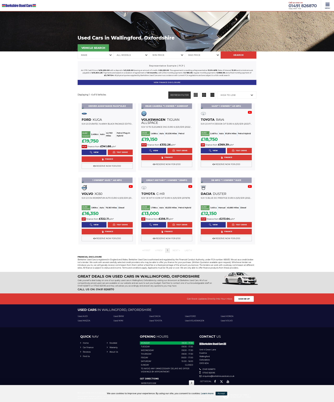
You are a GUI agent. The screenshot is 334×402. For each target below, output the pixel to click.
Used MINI (118, 321)
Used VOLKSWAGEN (194, 321)
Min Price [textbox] (158, 55)
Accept (221, 393)
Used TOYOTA (155, 321)
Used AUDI (83, 316)
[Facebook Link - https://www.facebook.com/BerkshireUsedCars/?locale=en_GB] (215, 381)
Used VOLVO (227, 321)
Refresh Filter (179, 95)
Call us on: (96, 289)
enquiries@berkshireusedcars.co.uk (218, 376)
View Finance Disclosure (167, 82)
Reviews (87, 352)
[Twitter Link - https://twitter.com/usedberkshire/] (221, 381)
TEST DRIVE (122, 152)
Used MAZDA (84, 321)
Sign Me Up (244, 299)
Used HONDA (227, 316)
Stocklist (113, 343)
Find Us (86, 356)
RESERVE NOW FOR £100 (108, 166)
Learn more (207, 393)
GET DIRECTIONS (149, 378)
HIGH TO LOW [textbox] (228, 95)
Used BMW (118, 316)
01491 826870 (303, 5)
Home (86, 343)
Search (238, 55)
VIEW (96, 152)
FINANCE (109, 159)
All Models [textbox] (124, 55)
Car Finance (88, 347)
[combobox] (95, 55)
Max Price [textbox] (194, 55)
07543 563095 (99, 286)
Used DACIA (154, 316)
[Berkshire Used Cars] (19, 5)
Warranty (113, 347)
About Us (113, 352)
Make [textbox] (84, 55)
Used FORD (190, 316)
